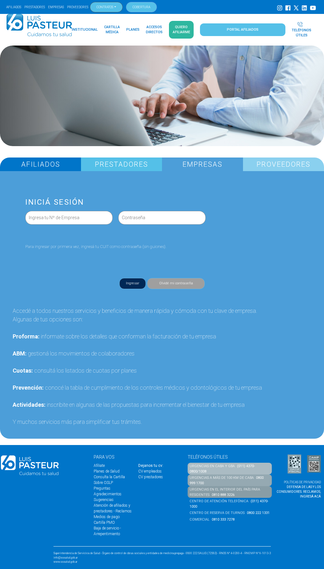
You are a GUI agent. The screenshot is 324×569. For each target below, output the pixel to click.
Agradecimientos (108, 494)
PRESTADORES (34, 7)
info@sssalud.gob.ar (65, 557)
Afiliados (40, 164)
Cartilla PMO (104, 522)
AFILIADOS (13, 7)
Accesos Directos (154, 29)
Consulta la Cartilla (109, 477)
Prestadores (121, 164)
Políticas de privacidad (302, 482)
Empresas (202, 164)
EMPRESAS (56, 7)
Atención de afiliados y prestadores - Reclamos (113, 508)
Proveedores (283, 164)
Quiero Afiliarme (181, 29)
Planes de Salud (107, 471)
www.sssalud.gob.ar (65, 561)
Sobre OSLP (103, 482)
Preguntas (102, 488)
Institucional (85, 30)
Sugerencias (104, 500)
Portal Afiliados (243, 30)
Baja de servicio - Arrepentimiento (107, 531)
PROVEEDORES (77, 7)
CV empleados (150, 471)
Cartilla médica (112, 29)
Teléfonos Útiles (301, 32)
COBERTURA (141, 7)
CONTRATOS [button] (105, 7)
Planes (133, 30)
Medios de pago (107, 517)
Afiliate (99, 465)
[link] (176, 283)
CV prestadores (150, 477)
